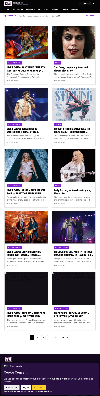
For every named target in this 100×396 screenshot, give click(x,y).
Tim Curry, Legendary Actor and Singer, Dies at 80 (39, 16)
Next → (65, 337)
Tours (46, 10)
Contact (74, 10)
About (65, 10)
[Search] (94, 3)
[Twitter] (89, 3)
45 (56, 337)
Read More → (91, 16)
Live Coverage (17, 10)
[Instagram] (80, 3)
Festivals (56, 10)
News (6, 10)
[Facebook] (85, 3)
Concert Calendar (34, 10)
